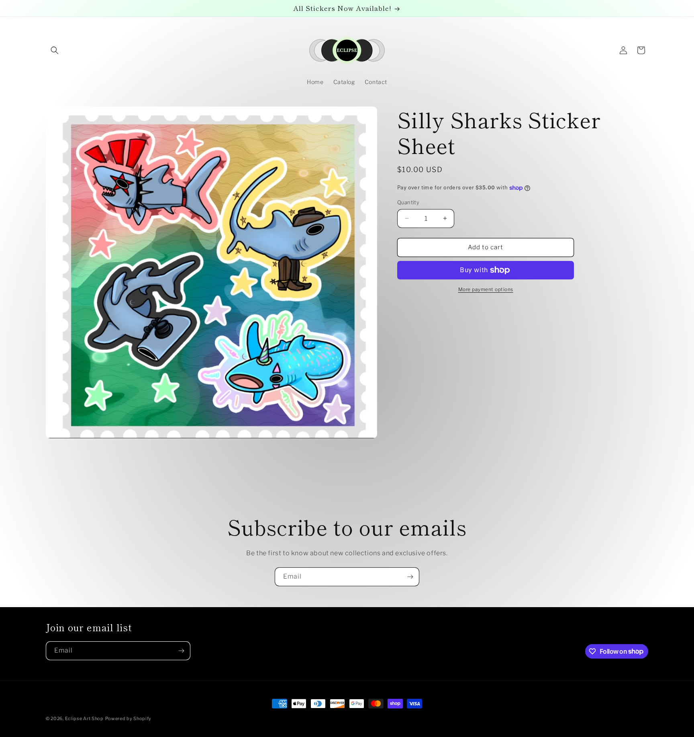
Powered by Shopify (128, 718)
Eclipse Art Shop (84, 718)
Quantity (408, 202)
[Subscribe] (410, 576)
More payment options (485, 289)
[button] (54, 50)
